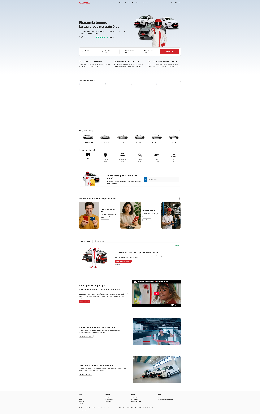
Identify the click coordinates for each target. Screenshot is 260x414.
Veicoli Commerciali (157, 142)
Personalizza (135, 2)
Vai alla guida (105, 221)
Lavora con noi (109, 399)
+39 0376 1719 (161, 397)
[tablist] (92, 241)
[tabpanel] (130, 256)
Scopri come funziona (85, 374)
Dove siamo (108, 397)
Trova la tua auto (84, 301)
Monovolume (139, 142)
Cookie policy (134, 399)
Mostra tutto (170, 51)
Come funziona (145, 2)
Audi (157, 159)
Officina (81, 403)
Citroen (140, 159)
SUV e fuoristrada (88, 142)
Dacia (174, 159)
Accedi (178, 2)
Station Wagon (105, 142)
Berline (174, 142)
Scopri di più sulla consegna (123, 261)
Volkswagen (122, 159)
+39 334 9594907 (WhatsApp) (165, 399)
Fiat (88, 158)
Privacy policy (135, 397)
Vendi (120, 2)
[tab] (86, 241)
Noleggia (81, 401)
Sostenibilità (108, 401)
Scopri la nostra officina (86, 336)
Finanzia (127, 2)
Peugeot (105, 159)
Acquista (113, 2)
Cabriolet (122, 142)
